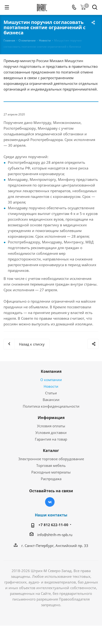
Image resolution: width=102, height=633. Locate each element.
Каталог (51, 450)
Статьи (51, 393)
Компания (51, 371)
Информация (51, 417)
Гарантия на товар (51, 439)
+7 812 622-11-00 (53, 524)
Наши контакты (51, 515)
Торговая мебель (51, 465)
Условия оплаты (51, 426)
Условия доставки (51, 432)
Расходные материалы (51, 472)
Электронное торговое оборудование (51, 458)
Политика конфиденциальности (51, 406)
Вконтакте (50, 502)
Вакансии (51, 399)
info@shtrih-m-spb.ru (54, 534)
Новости (51, 386)
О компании (51, 379)
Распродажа (51, 478)
